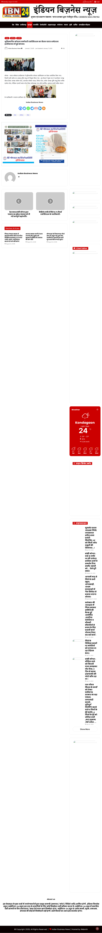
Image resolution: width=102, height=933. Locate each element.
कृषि (70, 25)
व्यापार (66, 25)
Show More (85, 729)
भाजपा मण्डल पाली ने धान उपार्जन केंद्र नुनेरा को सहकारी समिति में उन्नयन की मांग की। (34, 236)
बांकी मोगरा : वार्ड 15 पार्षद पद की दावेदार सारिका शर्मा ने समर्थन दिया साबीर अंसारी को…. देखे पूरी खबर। (91, 562)
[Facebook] (20, 107)
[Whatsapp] (28, 107)
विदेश (17, 25)
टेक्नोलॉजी (43, 25)
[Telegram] (32, 107)
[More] (44, 107)
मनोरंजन (60, 25)
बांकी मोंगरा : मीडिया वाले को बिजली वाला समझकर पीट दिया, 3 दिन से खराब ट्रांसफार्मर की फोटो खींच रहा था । (91, 669)
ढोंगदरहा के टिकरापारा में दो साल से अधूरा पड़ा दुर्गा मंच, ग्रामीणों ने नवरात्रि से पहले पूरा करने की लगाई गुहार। (56, 236)
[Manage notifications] (97, 928)
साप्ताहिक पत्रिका (84, 25)
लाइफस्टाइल (52, 25)
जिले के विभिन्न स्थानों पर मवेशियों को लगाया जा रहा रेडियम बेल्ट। (91, 647)
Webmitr (84, 929)
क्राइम (30, 25)
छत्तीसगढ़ (23, 25)
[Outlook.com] (40, 107)
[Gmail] (36, 107)
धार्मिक (75, 25)
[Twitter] (24, 107)
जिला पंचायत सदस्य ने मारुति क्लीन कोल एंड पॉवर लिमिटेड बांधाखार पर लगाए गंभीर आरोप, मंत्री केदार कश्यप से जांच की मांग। (13, 237)
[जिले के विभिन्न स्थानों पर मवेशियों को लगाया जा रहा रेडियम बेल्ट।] (78, 643)
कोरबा (15, 115)
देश (13, 25)
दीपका (28, 115)
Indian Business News (14, 48)
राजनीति (35, 25)
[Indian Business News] (51, 11)
